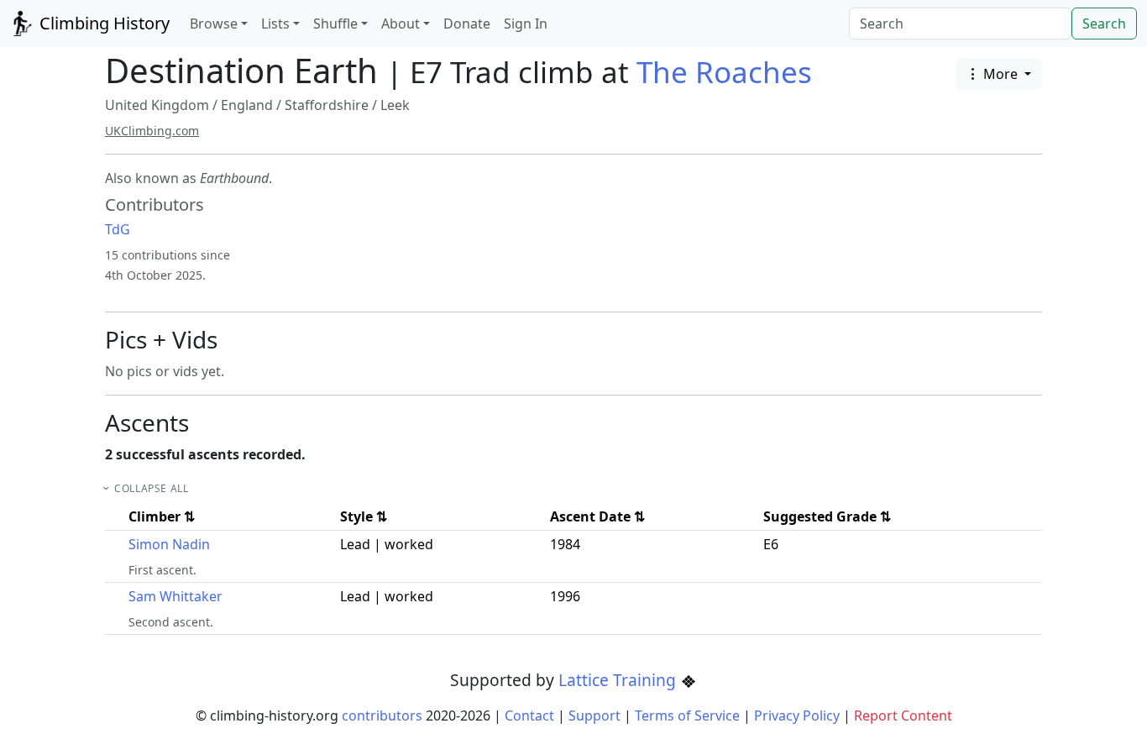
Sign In (525, 23)
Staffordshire (327, 105)
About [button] (400, 23)
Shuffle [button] (335, 23)
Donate (466, 23)
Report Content (903, 715)
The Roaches (724, 72)
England (247, 105)
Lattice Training (619, 679)
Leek (395, 105)
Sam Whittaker (175, 596)
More (1000, 74)
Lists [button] (275, 23)
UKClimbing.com (152, 131)
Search (1104, 23)
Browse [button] (214, 23)
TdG (117, 229)
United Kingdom (157, 105)
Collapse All (151, 488)
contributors (382, 715)
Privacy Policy (797, 715)
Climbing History (102, 23)
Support (594, 715)
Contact (529, 715)
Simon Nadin (169, 544)
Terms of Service (687, 715)
